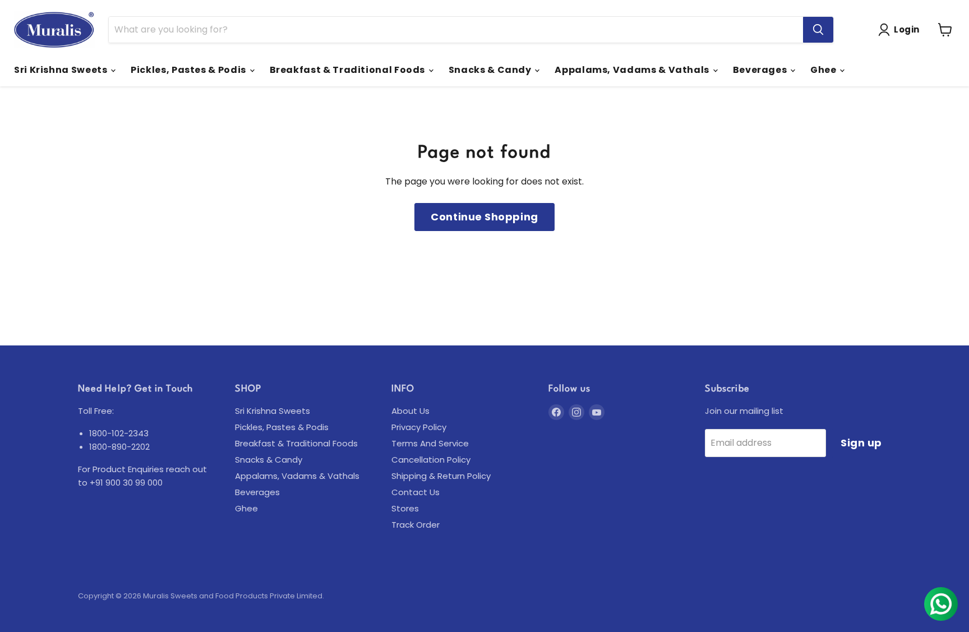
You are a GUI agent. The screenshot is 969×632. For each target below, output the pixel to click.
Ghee (824, 69)
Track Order (415, 524)
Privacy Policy (418, 427)
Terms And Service (430, 443)
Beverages (761, 69)
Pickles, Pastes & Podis (189, 69)
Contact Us (415, 492)
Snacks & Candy (491, 69)
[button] (901, 29)
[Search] (818, 30)
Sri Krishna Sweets (61, 69)
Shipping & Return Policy (441, 476)
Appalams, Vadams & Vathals (633, 69)
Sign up (861, 443)
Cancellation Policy (430, 459)
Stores (405, 508)
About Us (410, 411)
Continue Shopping (484, 217)
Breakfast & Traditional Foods (348, 69)
